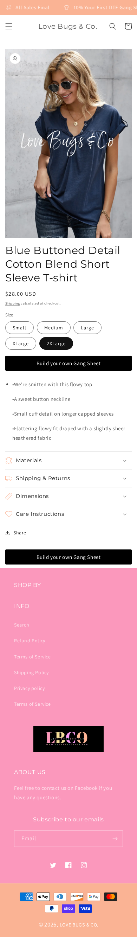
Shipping (12, 303)
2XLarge (56, 343)
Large (87, 327)
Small (19, 327)
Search (22, 625)
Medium (53, 327)
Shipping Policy (31, 672)
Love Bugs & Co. (79, 925)
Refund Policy (29, 640)
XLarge (21, 343)
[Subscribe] (115, 838)
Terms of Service (32, 657)
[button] (9, 26)
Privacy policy (29, 688)
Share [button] (19, 532)
